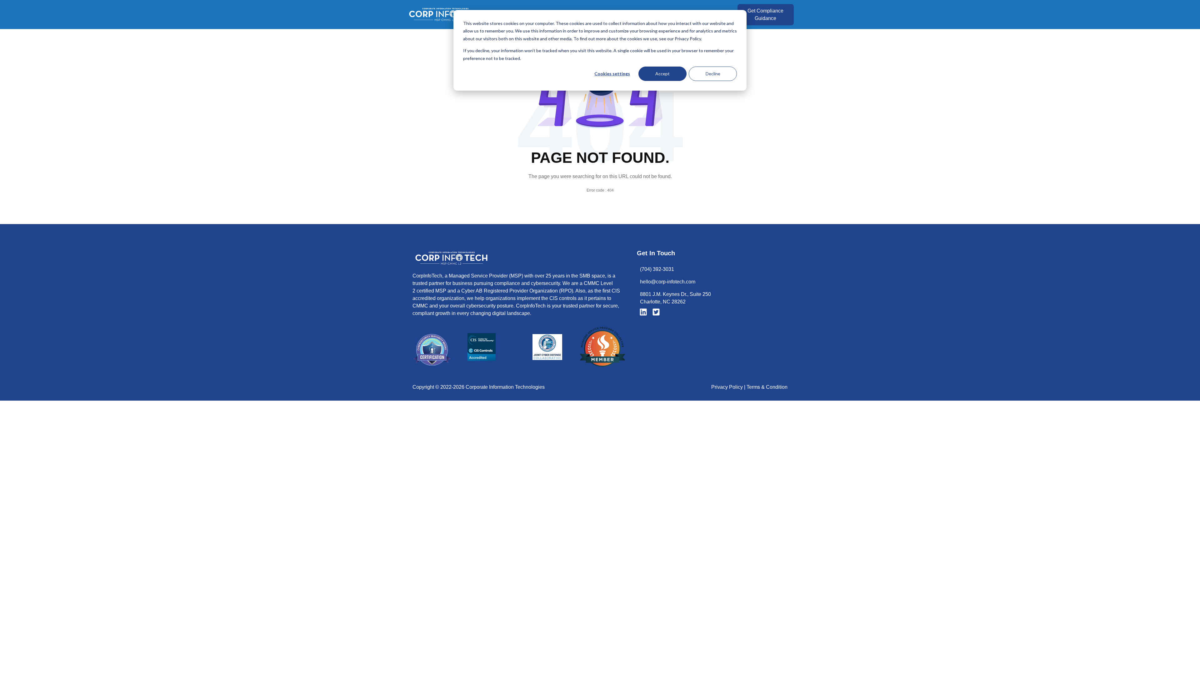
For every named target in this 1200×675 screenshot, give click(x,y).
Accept (662, 73)
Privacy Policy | (729, 387)
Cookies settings (612, 73)
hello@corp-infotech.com (667, 281)
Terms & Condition (767, 387)
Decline (713, 73)
